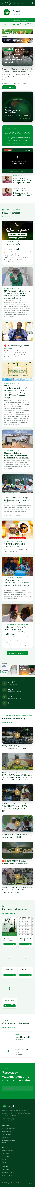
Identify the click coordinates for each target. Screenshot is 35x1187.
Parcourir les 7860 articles (16, 653)
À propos (4, 1162)
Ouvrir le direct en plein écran (18, 171)
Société (4, 1159)
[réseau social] (26, 3)
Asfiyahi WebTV (6, 1131)
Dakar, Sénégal (6, 1169)
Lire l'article (7, 87)
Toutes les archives (8, 217)
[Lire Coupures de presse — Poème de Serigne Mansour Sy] (9, 988)
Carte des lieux (6, 1153)
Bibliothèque (5, 1143)
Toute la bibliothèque (8, 913)
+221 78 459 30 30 (6, 1175)
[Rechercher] (26, 12)
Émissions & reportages (8, 1140)
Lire (7, 944)
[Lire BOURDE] (9, 926)
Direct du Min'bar (7, 1134)
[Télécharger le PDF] (14, 944)
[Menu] (31, 12)
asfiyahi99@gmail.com (8, 1172)
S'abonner (8, 1093)
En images (5, 1137)
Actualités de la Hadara (8, 1128)
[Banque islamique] (17, 40)
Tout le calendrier (7, 1028)
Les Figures (5, 1156)
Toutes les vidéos (7, 723)
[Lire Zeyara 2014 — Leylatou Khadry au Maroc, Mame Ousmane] (25, 957)
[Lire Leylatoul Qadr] (9, 957)
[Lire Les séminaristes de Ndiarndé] (25, 926)
